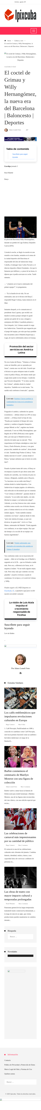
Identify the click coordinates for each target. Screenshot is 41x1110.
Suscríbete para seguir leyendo (20, 155)
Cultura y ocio (10, 67)
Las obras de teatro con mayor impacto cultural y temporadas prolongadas (18, 895)
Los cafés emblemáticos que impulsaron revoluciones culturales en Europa (19, 716)
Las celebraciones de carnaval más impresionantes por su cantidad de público (20, 837)
